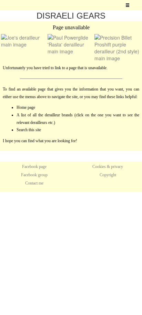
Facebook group (34, 174)
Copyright (108, 174)
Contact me (34, 183)
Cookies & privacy (107, 166)
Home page (26, 107)
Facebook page (34, 166)
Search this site (29, 129)
